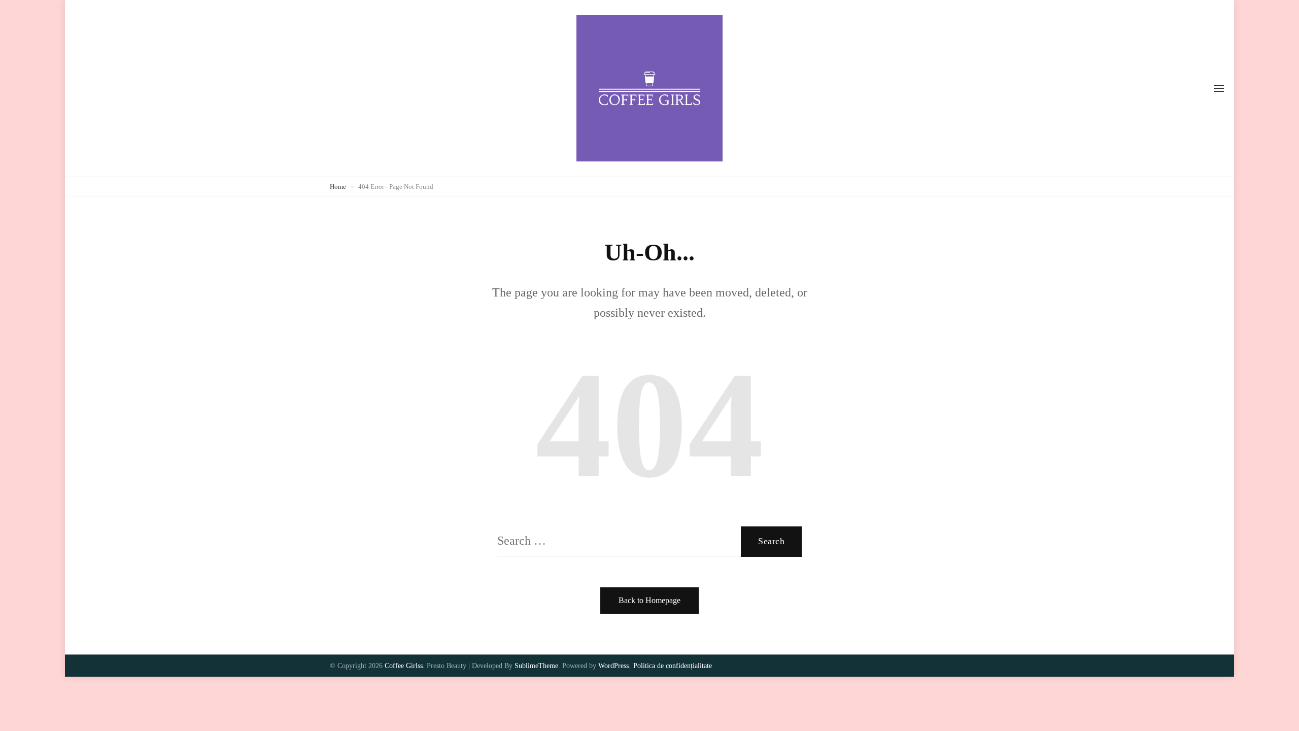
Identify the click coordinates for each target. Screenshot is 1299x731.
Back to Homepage (649, 600)
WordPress (613, 666)
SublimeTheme (536, 666)
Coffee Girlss (404, 666)
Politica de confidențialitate (672, 666)
